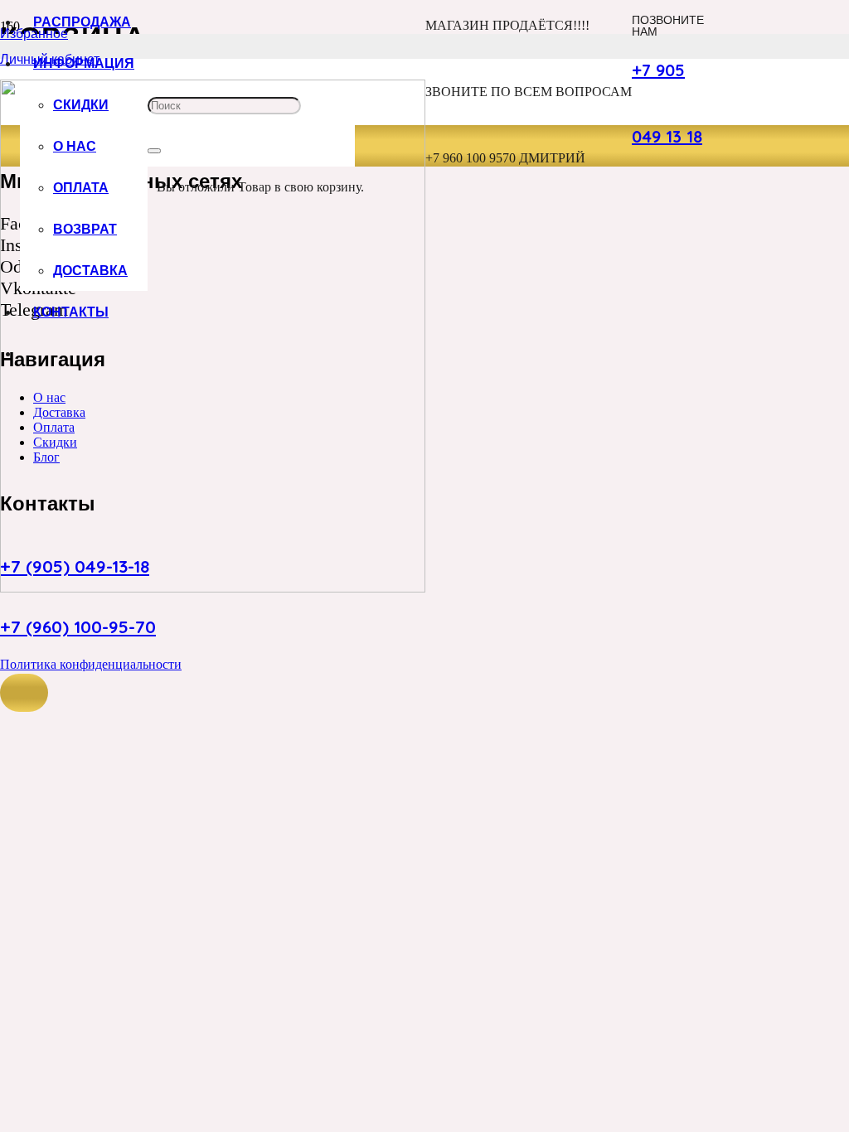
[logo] (212, 588)
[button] (24, 693)
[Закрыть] (154, 150)
